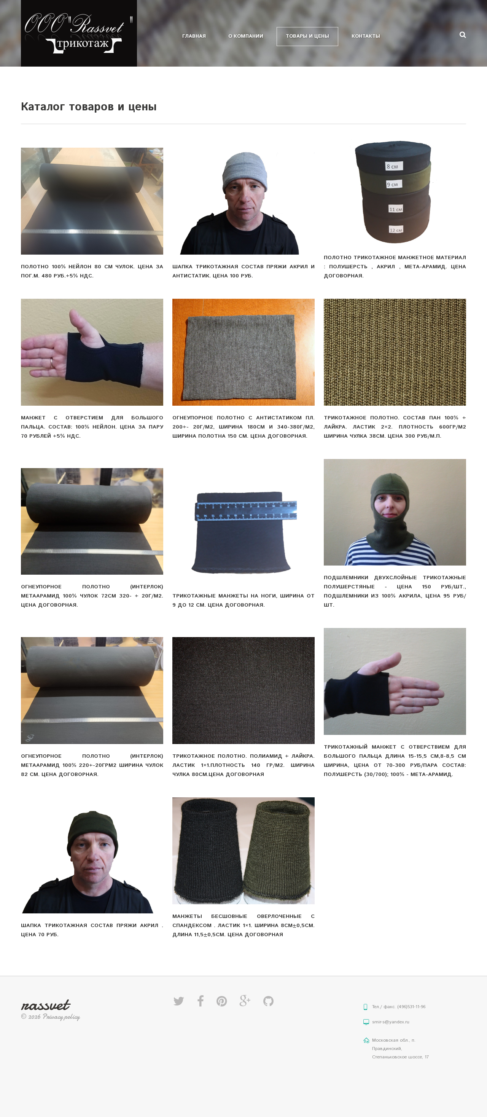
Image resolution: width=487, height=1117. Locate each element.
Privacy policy (61, 1016)
